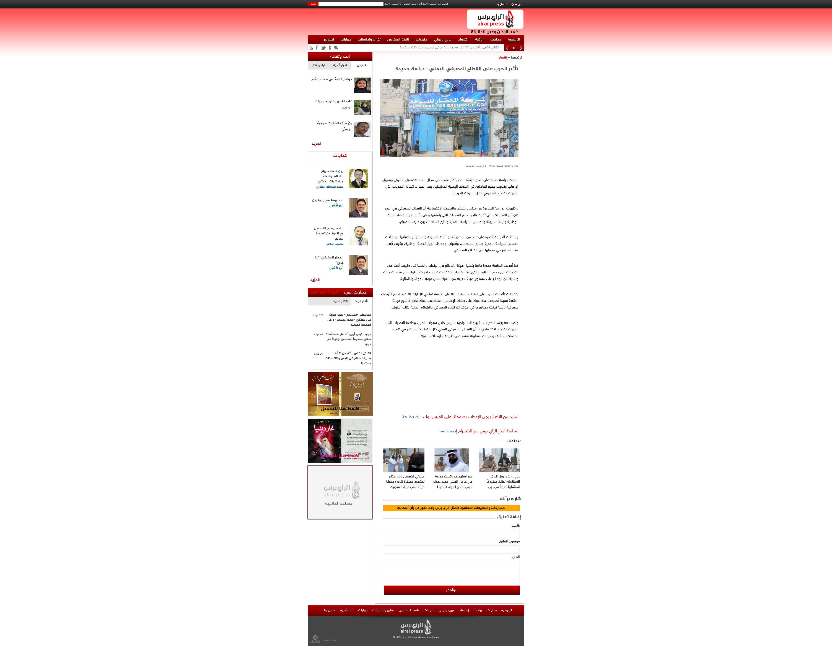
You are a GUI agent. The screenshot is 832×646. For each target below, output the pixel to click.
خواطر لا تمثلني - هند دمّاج (331, 79)
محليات (496, 39)
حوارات (346, 39)
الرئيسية (514, 39)
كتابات (340, 156)
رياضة (479, 39)
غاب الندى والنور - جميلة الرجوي (333, 104)
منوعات (421, 39)
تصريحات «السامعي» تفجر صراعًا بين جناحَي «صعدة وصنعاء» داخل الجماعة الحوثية (349, 319)
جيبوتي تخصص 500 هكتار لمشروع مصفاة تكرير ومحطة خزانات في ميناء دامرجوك (405, 482)
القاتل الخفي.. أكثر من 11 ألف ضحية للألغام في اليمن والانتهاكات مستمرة (348, 358)
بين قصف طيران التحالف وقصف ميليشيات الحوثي (330, 176)
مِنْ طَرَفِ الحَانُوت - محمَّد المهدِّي (334, 126)
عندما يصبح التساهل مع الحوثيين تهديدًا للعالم (328, 234)
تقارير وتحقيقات (369, 39)
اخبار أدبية (346, 610)
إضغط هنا (410, 417)
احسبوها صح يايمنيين (327, 200)
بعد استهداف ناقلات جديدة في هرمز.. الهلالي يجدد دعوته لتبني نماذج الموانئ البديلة (452, 482)
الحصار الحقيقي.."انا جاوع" (329, 260)
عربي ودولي (442, 39)
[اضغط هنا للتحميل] (340, 415)
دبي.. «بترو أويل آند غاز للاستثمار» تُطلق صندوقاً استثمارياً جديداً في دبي (503, 482)
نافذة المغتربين (398, 39)
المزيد (316, 144)
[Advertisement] (542, 65)
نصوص (328, 39)
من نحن (517, 4)
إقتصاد (463, 39)
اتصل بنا (501, 4)
